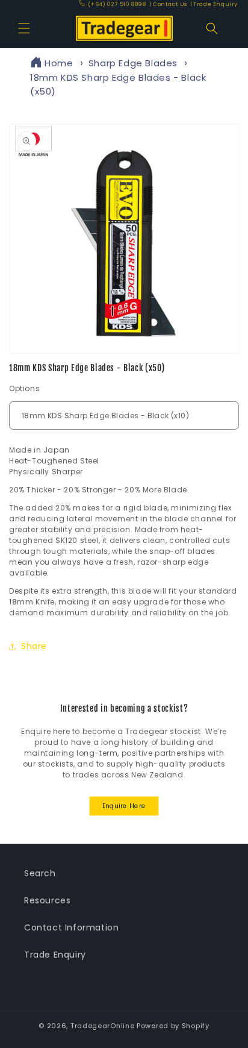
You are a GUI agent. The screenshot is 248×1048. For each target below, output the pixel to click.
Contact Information (71, 927)
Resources (47, 900)
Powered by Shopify (173, 1026)
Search (40, 873)
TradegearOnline (102, 1026)
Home (59, 63)
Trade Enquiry (214, 4)
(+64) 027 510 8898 (117, 4)
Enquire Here (124, 806)
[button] (24, 28)
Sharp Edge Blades (133, 63)
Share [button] (34, 646)
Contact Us (168, 4)
